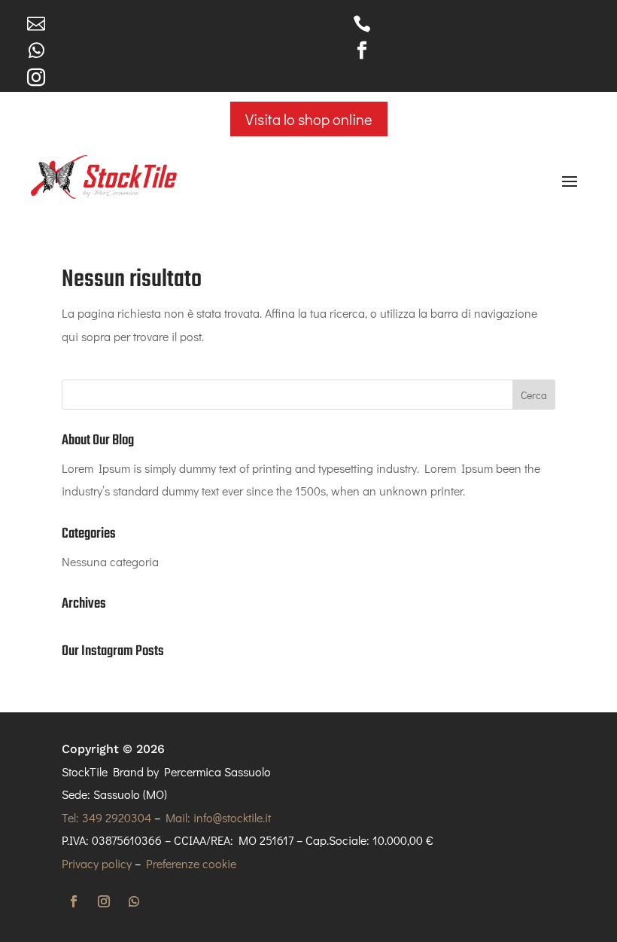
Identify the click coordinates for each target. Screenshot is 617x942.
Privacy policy (97, 863)
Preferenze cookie (191, 863)
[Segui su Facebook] (74, 901)
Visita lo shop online (308, 119)
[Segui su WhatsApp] (134, 901)
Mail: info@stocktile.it (218, 817)
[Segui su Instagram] (104, 901)
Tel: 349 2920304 (106, 817)
